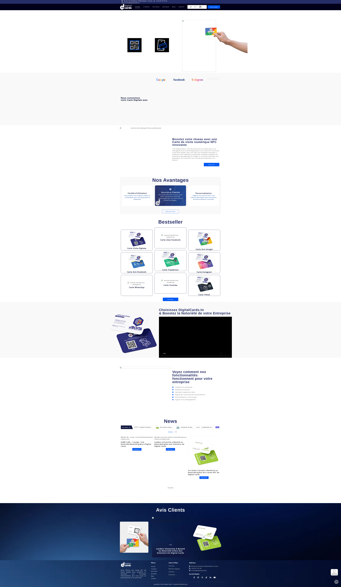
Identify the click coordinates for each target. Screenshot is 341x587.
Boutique (166, 7)
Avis (144, 551)
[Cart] (200, 7)
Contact (181, 7)
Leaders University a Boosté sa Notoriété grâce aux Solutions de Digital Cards (169, 444)
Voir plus (170, 487)
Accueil (137, 7)
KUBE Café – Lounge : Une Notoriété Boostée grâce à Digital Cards (136, 444)
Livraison (171, 572)
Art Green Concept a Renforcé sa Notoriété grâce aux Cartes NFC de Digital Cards (203, 472)
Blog (173, 7)
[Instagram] (217, 2)
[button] (137, 537)
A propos (146, 7)
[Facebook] (213, 2)
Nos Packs (156, 7)
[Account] (192, 7)
